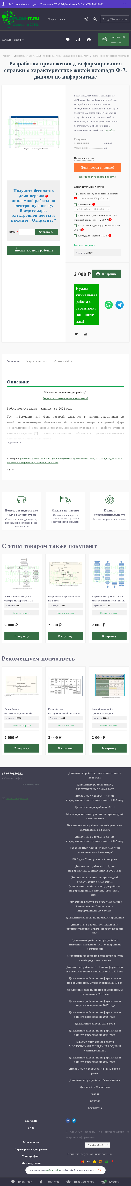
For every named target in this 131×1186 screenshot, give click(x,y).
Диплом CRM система (95, 1087)
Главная (6, 55)
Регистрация (119, 19)
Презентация (84, 204)
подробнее (13, 442)
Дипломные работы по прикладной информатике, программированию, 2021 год (62, 458)
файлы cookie (53, 1170)
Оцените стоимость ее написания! (65, 398)
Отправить (46, 231)
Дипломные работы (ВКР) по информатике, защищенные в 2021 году (51, 55)
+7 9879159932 (12, 773)
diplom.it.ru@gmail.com (17, 798)
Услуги (52, 19)
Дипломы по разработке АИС (95, 807)
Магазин (31, 1120)
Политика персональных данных (89, 1154)
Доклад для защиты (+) (93, 235)
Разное (94, 1094)
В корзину (109, 274)
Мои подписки (31, 1163)
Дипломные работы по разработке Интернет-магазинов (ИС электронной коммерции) (95, 944)
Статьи (95, 1101)
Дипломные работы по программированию (95, 917)
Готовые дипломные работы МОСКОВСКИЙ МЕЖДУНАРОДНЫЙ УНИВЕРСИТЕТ (95, 1046)
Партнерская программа (31, 1149)
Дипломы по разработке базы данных (94, 1080)
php (8, 469)
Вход (106, 19)
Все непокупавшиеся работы (97, 176)
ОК (99, 1170)
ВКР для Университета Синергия (95, 859)
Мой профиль (31, 1156)
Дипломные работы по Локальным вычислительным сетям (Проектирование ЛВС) (95, 928)
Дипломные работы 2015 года (95, 1023)
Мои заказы (31, 1142)
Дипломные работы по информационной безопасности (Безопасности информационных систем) (95, 906)
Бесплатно (95, 1108)
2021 (14, 469)
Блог (31, 1127)
